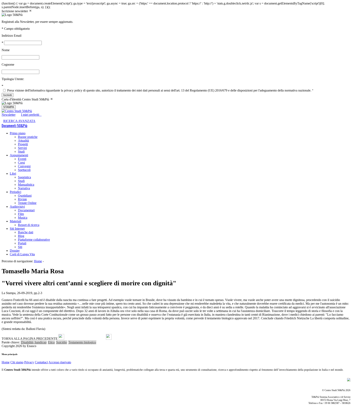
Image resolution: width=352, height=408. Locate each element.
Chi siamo (16, 362)
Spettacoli (24, 170)
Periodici (15, 192)
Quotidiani (25, 195)
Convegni (24, 166)
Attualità (23, 140)
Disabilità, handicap (33, 342)
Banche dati (25, 232)
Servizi (22, 148)
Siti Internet (17, 228)
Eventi (22, 159)
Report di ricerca (28, 225)
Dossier (15, 250)
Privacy (29, 362)
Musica (22, 217)
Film (21, 214)
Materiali (15, 221)
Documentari (26, 210)
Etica (51, 342)
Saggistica (24, 177)
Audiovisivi (17, 206)
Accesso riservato (59, 362)
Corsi (21, 162)
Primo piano (17, 133)
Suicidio (61, 342)
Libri (13, 173)
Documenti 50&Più (14, 125)
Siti (20, 247)
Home (38, 261)
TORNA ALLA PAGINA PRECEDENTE (30, 338)
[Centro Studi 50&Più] (17, 111)
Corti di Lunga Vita (22, 254)
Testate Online (27, 203)
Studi (21, 151)
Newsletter (8, 114)
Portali (22, 243)
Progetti (23, 144)
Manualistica (26, 184)
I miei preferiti (31, 114)
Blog (21, 236)
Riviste (22, 199)
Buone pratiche (27, 137)
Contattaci (41, 362)
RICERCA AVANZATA (19, 121)
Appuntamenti (19, 155)
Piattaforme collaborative (34, 239)
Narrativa (24, 188)
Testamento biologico (82, 342)
